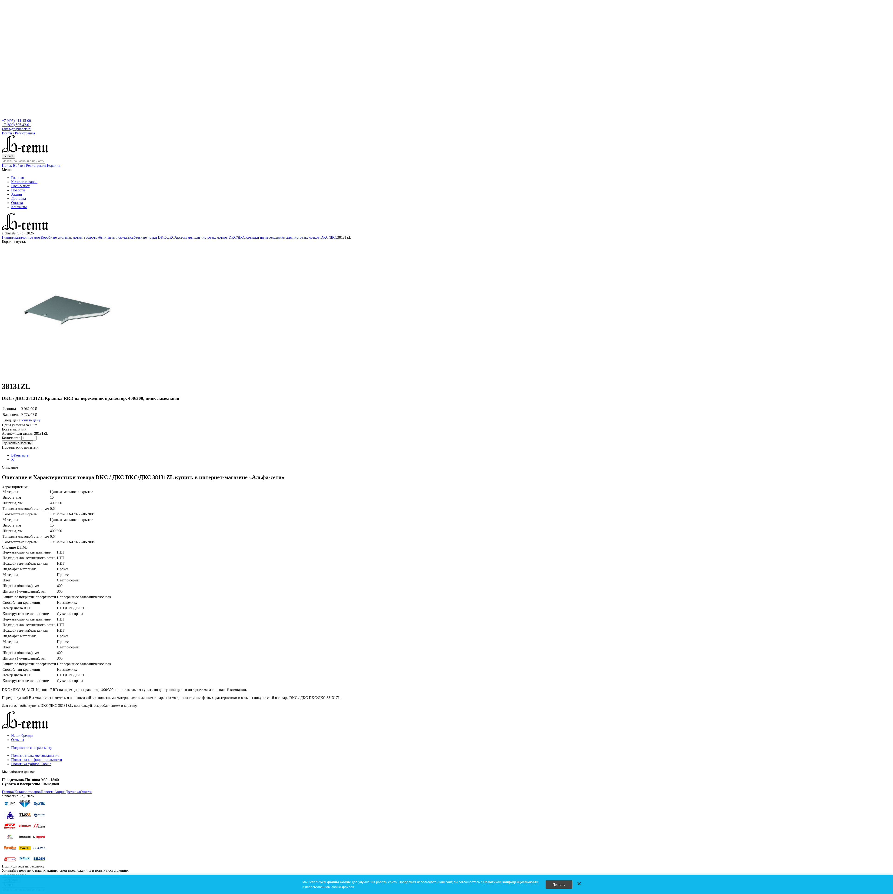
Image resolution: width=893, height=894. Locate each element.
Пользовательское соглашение (35, 755)
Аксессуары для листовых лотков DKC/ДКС (209, 237)
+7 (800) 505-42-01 (16, 125)
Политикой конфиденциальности (510, 882)
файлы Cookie (339, 882)
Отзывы (17, 740)
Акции (16, 194)
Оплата (17, 203)
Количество (11, 438)
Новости (18, 190)
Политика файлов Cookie (31, 764)
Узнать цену (30, 420)
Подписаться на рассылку (31, 748)
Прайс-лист (20, 186)
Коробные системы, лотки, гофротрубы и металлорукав (85, 237)
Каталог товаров (24, 182)
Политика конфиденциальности (36, 760)
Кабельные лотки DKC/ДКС (151, 237)
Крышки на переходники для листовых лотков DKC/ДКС (291, 237)
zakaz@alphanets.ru (16, 129)
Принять (559, 884)
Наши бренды (22, 735)
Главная (17, 178)
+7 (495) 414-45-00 (16, 121)
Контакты (19, 207)
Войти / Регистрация (18, 133)
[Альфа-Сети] (25, 151)
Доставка (18, 198)
